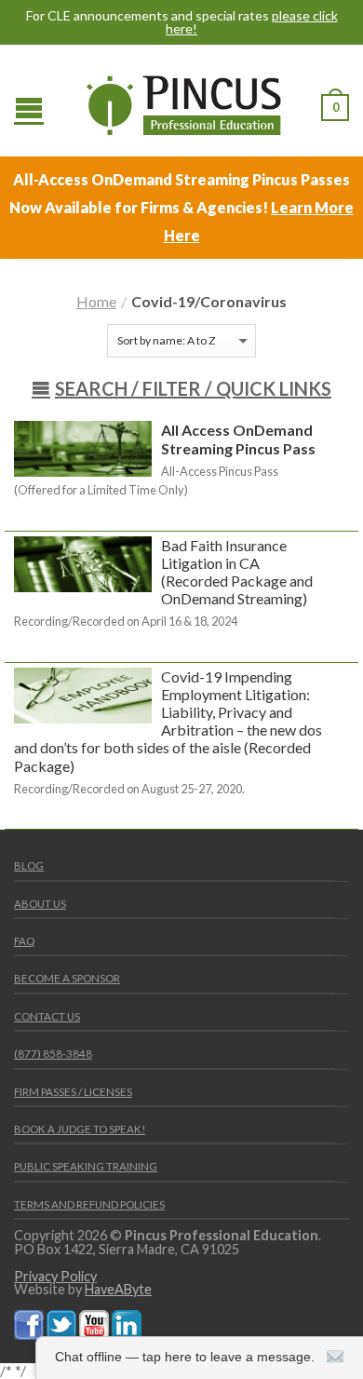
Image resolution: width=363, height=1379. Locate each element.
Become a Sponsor (67, 978)
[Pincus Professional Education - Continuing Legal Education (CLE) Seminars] (184, 100)
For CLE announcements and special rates (182, 22)
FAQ (24, 941)
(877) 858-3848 (53, 1054)
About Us (40, 904)
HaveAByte (118, 1289)
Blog (29, 865)
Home (96, 301)
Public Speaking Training (85, 1166)
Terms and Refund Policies (89, 1204)
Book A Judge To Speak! (79, 1129)
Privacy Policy (55, 1276)
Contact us (47, 1016)
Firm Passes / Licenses (73, 1092)
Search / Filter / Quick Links (193, 388)
